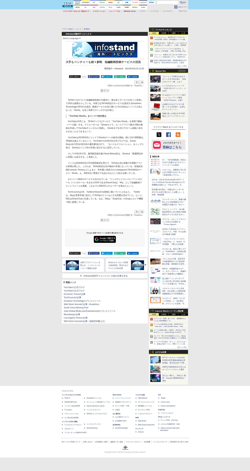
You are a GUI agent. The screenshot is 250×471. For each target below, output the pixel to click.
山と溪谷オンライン (122, 417)
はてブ (108, 76)
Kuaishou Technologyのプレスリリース (82, 301)
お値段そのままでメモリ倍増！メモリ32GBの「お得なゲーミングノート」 (173, 106)
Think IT (67, 398)
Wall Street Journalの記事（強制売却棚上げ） (85, 321)
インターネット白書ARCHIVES (75, 432)
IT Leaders (68, 410)
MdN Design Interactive (146, 425)
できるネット (69, 429)
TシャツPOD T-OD (122, 406)
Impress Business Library (95, 406)
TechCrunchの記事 (72, 297)
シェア (95, 76)
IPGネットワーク (164, 417)
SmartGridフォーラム (94, 398)
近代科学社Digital (121, 428)
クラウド (142, 11)
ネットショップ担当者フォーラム (98, 402)
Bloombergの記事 (72, 314)
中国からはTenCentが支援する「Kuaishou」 (125, 86)
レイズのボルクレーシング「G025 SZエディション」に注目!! (174, 88)
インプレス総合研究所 (72, 406)
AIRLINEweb (142, 398)
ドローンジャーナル (71, 414)
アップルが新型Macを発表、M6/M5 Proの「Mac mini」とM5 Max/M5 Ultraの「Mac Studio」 (168, 326)
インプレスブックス (94, 424)
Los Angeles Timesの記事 (76, 318)
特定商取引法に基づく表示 (179, 442)
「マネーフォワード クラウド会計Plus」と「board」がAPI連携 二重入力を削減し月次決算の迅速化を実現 (170, 51)
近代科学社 (116, 425)
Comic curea (165, 402)
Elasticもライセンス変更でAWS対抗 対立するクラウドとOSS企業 (118, 265)
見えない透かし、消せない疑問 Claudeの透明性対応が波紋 (174, 378)
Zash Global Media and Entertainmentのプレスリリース (89, 311)
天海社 (163, 398)
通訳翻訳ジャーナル (145, 406)
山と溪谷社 (116, 414)
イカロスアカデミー (145, 414)
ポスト (76, 76)
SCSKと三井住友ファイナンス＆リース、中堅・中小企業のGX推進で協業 (174, 231)
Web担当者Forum (70, 402)
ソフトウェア (167, 11)
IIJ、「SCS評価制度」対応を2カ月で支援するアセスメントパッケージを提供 (174, 162)
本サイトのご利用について (71, 442)
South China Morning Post (76, 308)
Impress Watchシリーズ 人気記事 (169, 311)
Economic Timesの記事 (74, 294)
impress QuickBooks (168, 406)
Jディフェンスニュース (146, 402)
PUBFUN (161, 410)
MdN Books (142, 421)
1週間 (173, 33)
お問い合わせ (87, 442)
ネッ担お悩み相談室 (71, 418)
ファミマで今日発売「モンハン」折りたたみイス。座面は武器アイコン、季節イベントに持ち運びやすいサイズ (170, 344)
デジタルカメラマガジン (73, 425)
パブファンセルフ (167, 413)
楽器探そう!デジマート (123, 402)
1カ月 (183, 33)
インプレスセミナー (94, 410)
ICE (159, 395)
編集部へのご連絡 (116, 442)
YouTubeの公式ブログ (74, 287)
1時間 (154, 33)
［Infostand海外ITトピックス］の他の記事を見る (105, 276)
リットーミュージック (123, 398)
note (121, 76)
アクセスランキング (163, 30)
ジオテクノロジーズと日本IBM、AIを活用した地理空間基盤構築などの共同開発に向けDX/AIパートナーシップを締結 (174, 293)
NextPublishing (92, 428)
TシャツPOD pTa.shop (169, 420)
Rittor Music (117, 395)
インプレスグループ (160, 442)
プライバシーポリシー (133, 442)
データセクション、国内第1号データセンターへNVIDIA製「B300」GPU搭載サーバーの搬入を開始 (170, 39)
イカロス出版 (140, 395)
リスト (84, 76)
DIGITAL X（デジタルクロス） (97, 414)
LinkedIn (134, 76)
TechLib (141, 432)
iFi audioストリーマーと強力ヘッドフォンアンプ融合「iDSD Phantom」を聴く (174, 97)
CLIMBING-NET (120, 421)
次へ (137, 82)
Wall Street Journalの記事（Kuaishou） (82, 304)
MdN (137, 418)
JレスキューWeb (144, 410)
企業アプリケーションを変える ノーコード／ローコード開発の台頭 (90, 265)
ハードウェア (154, 11)
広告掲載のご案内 (101, 442)
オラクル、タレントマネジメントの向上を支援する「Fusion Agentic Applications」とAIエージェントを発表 (174, 224)
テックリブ (139, 429)
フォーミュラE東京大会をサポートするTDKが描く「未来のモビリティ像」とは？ (174, 79)
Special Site (160, 71)
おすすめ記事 (160, 352)
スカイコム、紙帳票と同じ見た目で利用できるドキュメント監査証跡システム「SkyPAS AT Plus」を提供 (170, 57)
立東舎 (117, 410)
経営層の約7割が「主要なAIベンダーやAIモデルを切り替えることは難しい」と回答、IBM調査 (168, 192)
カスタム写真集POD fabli (170, 424)
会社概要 (147, 442)
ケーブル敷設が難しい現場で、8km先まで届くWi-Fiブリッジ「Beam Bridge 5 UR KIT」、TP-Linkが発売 (170, 332)
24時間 (163, 33)
